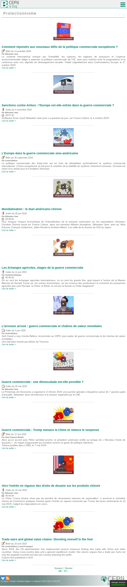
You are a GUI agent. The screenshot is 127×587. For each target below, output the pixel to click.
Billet (7, 51)
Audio (8, 110)
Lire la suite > (9, 67)
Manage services (118, 582)
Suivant (58, 568)
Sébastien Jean (11, 54)
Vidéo (8, 330)
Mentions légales (24, 581)
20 (65, 571)
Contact (13, 581)
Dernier (69, 568)
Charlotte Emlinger (13, 275)
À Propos (4, 581)
